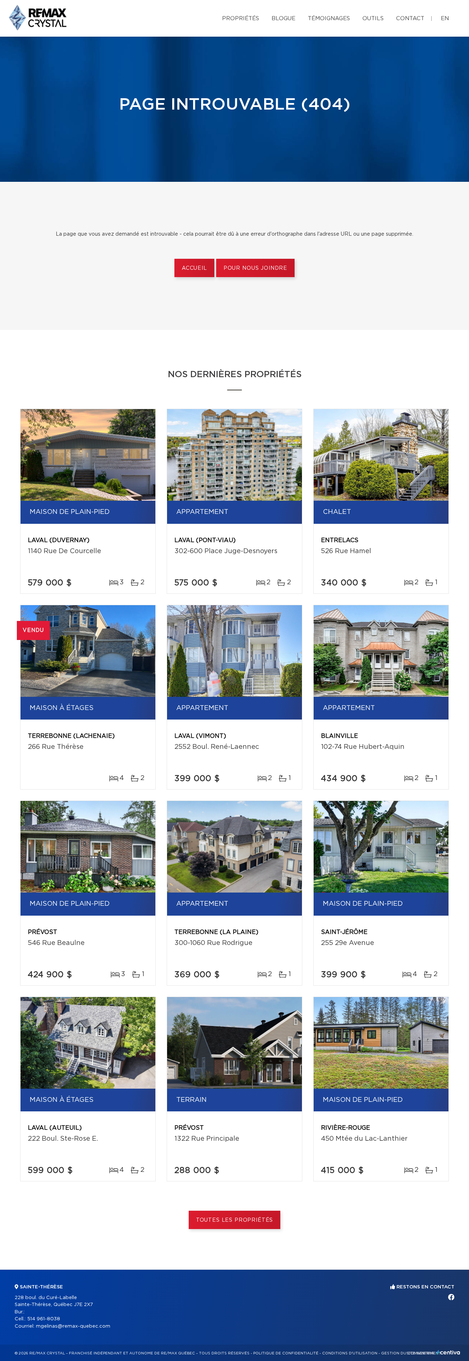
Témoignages (329, 18)
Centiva (448, 1352)
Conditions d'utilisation (349, 1353)
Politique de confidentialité (285, 1353)
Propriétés (240, 18)
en (445, 18)
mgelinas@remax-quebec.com (73, 1326)
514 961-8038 (43, 1319)
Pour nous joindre (255, 268)
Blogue (283, 18)
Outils (373, 18)
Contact (410, 18)
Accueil (194, 268)
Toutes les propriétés (234, 1220)
